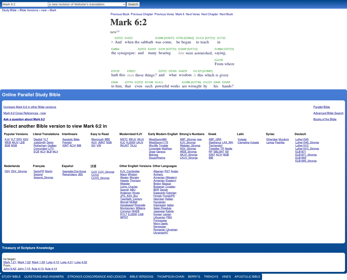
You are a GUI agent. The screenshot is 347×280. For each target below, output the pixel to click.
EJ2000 (132, 214)
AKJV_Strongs (188, 154)
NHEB (135, 211)
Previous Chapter (142, 14)
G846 (114, 82)
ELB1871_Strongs (306, 154)
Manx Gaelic (160, 223)
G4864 (115, 49)
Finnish (157, 196)
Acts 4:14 (51, 268)
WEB (8, 142)
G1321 (200, 38)
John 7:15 (24, 268)
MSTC (124, 139)
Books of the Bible (325, 119)
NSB (109, 142)
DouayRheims (157, 158)
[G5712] (192, 49)
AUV (94, 142)
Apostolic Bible (247, 276)
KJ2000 (130, 142)
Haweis (124, 180)
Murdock (284, 139)
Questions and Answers (44, 276)
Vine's (226, 276)
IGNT (65, 145)
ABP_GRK (215, 139)
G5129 (115, 71)
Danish (164, 189)
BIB (79, 145)
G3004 (219, 49)
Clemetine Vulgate (248, 142)
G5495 (226, 82)
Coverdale (155, 148)
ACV (43, 151)
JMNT (101, 142)
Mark (53, 10)
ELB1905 (300, 158)
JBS (80, 174)
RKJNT (124, 145)
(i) (118, 31)
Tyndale (163, 145)
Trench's (211, 276)
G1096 (159, 38)
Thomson (135, 180)
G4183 (152, 49)
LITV (51, 148)
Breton (157, 183)
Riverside (139, 205)
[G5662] (189, 38)
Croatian (170, 186)
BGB (226, 154)
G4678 (183, 71)
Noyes (136, 193)
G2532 (119, 38)
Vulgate (242, 139)
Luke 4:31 (66, 262)
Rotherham (40, 145)
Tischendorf (215, 145)
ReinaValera (69, 174)
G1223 (208, 82)
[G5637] (169, 38)
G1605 (182, 49)
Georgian (158, 199)
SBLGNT (218, 151)
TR (222, 148)
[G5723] (171, 49)
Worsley (134, 177)
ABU (133, 189)
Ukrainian (171, 229)
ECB (36, 151)
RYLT (123, 214)
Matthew (167, 148)
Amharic (158, 174)
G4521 (129, 38)
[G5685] (207, 71)
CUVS (95, 175)
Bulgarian (158, 186)
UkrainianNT (160, 232)
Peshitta (279, 142)
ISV (93, 145)
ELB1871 (300, 151)
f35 (227, 151)
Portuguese (160, 220)
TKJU (133, 145)
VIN (99, 145)
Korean (157, 214)
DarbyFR (39, 171)
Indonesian (159, 205)
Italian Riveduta (162, 208)
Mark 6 (179, 14)
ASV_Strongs (188, 148)
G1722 (221, 38)
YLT (13, 139)
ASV (25, 139)
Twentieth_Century (131, 199)
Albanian (158, 171)
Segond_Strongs (43, 177)
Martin (48, 171)
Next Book (226, 14)
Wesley (124, 177)
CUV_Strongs (106, 172)
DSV (7, 171)
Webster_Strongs (190, 145)
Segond (38, 174)
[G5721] (210, 38)
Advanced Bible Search (328, 113)
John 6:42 (9, 268)
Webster (125, 183)
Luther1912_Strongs (307, 148)
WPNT (124, 217)
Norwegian (159, 226)
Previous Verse (164, 14)
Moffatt (133, 202)
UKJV (139, 142)
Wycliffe (153, 145)
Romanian (159, 229)
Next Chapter (209, 14)
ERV (19, 139)
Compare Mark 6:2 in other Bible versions (29, 107)
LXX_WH (227, 142)
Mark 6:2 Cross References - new (24, 113)
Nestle (228, 148)
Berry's (194, 276)
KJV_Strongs (188, 142)
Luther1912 (302, 145)
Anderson (125, 193)
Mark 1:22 (24, 262)
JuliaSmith (40, 142)
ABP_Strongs (188, 139)
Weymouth (97, 139)
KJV (7, 139)
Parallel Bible (321, 107)
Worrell (124, 202)
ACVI (73, 145)
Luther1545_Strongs (307, 142)
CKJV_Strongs (189, 158)
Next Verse (193, 14)
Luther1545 (302, 139)
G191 (162, 49)
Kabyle (170, 211)
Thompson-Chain (170, 276)
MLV (55, 151)
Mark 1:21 (9, 262)
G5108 (149, 82)
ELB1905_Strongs (306, 161)
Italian (170, 205)
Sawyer (124, 189)
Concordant (40, 148)
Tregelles (214, 148)
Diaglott (38, 139)
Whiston (132, 174)
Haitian (169, 199)
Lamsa (270, 142)
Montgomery (127, 208)
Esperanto (159, 193)
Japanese (159, 211)
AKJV (15, 142)
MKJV (132, 139)
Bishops (153, 154)
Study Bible (9, 10)
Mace (123, 174)
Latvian (167, 214)
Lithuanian (159, 217)
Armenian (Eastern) (164, 180)
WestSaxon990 (158, 139)
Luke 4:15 (52, 262)
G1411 (159, 82)
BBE (107, 139)
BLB (49, 151)
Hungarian (159, 202)
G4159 (219, 60)
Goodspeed (127, 205)
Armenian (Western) (165, 177)
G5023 (131, 71)
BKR (156, 189)
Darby (50, 142)
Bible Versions (29, 10)
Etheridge (272, 139)
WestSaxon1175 (158, 142)
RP (211, 151)
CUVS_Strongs (100, 178)
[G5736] (196, 82)
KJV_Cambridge (130, 171)
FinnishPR (169, 196)
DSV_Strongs (19, 171)
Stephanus (215, 142)
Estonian (171, 193)
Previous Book (120, 14)
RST (167, 171)
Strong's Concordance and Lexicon (96, 276)
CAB (140, 214)
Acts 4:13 (38, 268)
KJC (122, 142)
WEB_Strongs (188, 151)
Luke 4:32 (80, 262)
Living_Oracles (129, 186)
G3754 (129, 82)
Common (125, 211)
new (199, 139)
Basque (166, 183)
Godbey (52, 145)
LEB (22, 142)
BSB (7, 145)
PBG (169, 217)
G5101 (173, 71)
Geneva (160, 151)
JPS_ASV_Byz (129, 196)
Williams (140, 208)
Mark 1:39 (38, 262)
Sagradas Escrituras (74, 171)
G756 (179, 38)
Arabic (174, 171)
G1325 (198, 71)
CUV (94, 172)
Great (152, 151)
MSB (14, 145)
